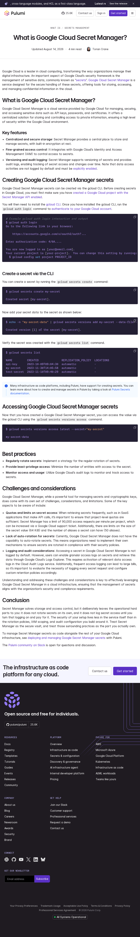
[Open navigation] (132, 13)
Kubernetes (103, 761)
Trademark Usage (51, 905)
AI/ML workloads (106, 773)
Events (8, 773)
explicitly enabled (85, 168)
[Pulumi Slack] (6, 859)
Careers (9, 816)
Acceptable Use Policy (75, 905)
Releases (10, 779)
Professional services (63, 816)
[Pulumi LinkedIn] (36, 859)
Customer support (61, 810)
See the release (118, 3)
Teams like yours (106, 779)
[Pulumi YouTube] (21, 859)
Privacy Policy (122, 905)
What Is (55, 28)
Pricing (54, 779)
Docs (7, 744)
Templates (11, 755)
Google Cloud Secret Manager (109, 80)
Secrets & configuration (64, 755)
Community (11, 785)
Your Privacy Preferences (24, 905)
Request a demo (60, 822)
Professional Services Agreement (57, 910)
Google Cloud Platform (110, 755)
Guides (8, 767)
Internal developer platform (67, 773)
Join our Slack (58, 804)
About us (9, 804)
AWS (98, 744)
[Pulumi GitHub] (14, 859)
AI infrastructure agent (64, 767)
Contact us (85, 13)
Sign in (101, 13)
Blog (7, 810)
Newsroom (10, 822)
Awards (8, 828)
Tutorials (9, 761)
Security (9, 834)
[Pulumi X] (28, 859)
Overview (56, 744)
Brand (8, 839)
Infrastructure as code (64, 749)
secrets (81, 80)
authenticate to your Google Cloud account (81, 209)
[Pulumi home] (14, 13)
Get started (118, 13)
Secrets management (77, 28)
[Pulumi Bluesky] (43, 859)
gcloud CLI (53, 204)
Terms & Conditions (101, 905)
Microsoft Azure (105, 749)
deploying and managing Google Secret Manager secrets (66, 638)
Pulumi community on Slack (26, 645)
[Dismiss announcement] (133, 3)
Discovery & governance (65, 761)
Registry (9, 749)
